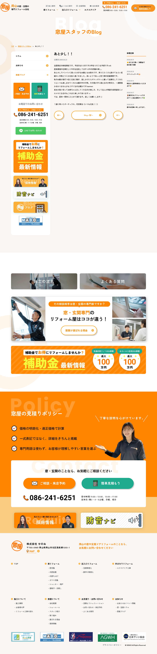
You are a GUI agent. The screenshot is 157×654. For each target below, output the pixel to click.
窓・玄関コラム (123, 607)
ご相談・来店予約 (21, 93)
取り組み (53, 615)
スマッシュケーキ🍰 (133, 74)
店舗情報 (82, 6)
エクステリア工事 (124, 568)
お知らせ (19, 65)
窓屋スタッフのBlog (24, 46)
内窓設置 (53, 572)
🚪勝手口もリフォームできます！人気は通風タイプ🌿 (136, 96)
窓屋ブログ (20, 74)
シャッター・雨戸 (56, 584)
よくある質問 (67, 6)
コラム (18, 56)
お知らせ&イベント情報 (126, 603)
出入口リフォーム (70, 9)
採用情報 (45, 520)
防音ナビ (112, 520)
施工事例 (51, 6)
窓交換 (52, 568)
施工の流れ (44, 281)
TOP (12, 46)
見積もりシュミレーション (93, 603)
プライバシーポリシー (112, 645)
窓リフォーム (49, 9)
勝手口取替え (88, 572)
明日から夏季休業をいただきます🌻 (136, 84)
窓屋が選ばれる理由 (78, 319)
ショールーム (55, 607)
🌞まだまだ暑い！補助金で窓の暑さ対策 (136, 63)
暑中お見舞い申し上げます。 (136, 107)
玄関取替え (87, 568)
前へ (59, 115)
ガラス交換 (54, 580)
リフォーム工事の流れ (24, 611)
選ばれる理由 (55, 619)
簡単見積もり (110, 483)
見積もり (39, 93)
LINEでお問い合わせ (33, 130)
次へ (118, 115)
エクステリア (90, 9)
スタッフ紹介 (55, 611)
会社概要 (95, 6)
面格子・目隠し (56, 588)
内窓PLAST (54, 576)
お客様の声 (20, 607)
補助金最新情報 (78, 360)
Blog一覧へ (88, 115)
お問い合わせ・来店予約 (92, 607)
